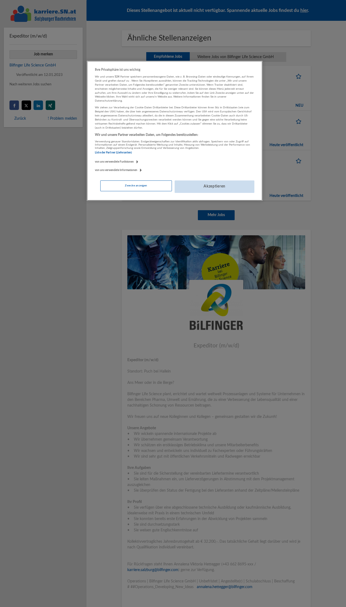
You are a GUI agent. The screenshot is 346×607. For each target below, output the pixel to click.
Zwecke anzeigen (136, 185)
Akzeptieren (214, 186)
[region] (174, 131)
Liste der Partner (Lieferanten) (113, 152)
